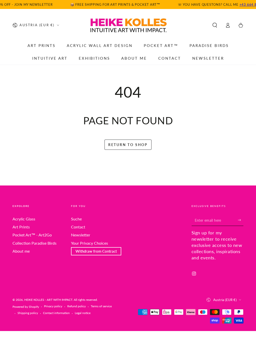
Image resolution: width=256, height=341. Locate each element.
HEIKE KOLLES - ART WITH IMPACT (48, 300)
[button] (214, 25)
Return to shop (128, 145)
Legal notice (82, 313)
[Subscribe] (241, 220)
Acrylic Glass (23, 218)
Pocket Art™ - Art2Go (32, 234)
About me (21, 251)
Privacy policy (53, 306)
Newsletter (80, 234)
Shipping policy (28, 313)
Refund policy (76, 306)
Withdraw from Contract (96, 251)
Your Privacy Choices (89, 243)
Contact (78, 226)
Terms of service (101, 306)
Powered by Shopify (25, 307)
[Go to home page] (128, 25)
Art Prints (21, 226)
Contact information (56, 313)
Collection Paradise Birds (34, 243)
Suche (76, 218)
